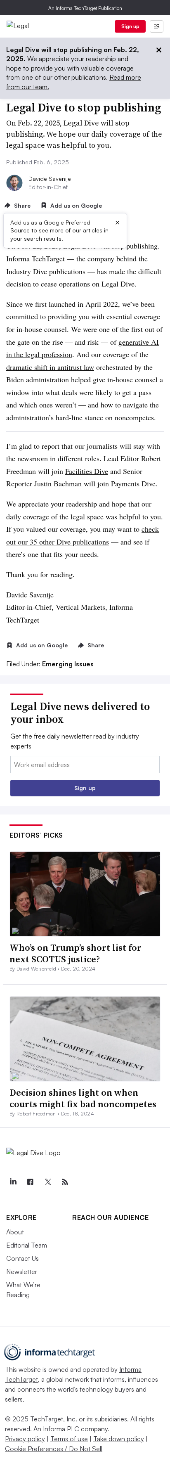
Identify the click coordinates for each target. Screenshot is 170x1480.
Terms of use (69, 1439)
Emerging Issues (68, 664)
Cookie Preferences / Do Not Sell (53, 1448)
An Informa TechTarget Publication (85, 8)
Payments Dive (133, 483)
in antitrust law (72, 367)
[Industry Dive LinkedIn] (12, 1182)
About (15, 1232)
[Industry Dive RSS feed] (64, 1182)
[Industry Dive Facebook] (30, 1182)
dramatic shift (26, 367)
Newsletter (21, 1271)
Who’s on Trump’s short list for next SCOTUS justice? (75, 953)
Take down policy (118, 1439)
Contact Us (22, 1258)
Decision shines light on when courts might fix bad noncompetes (82, 1098)
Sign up (130, 26)
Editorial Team (26, 1245)
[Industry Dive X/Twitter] (47, 1182)
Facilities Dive (86, 471)
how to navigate (124, 405)
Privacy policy (25, 1439)
